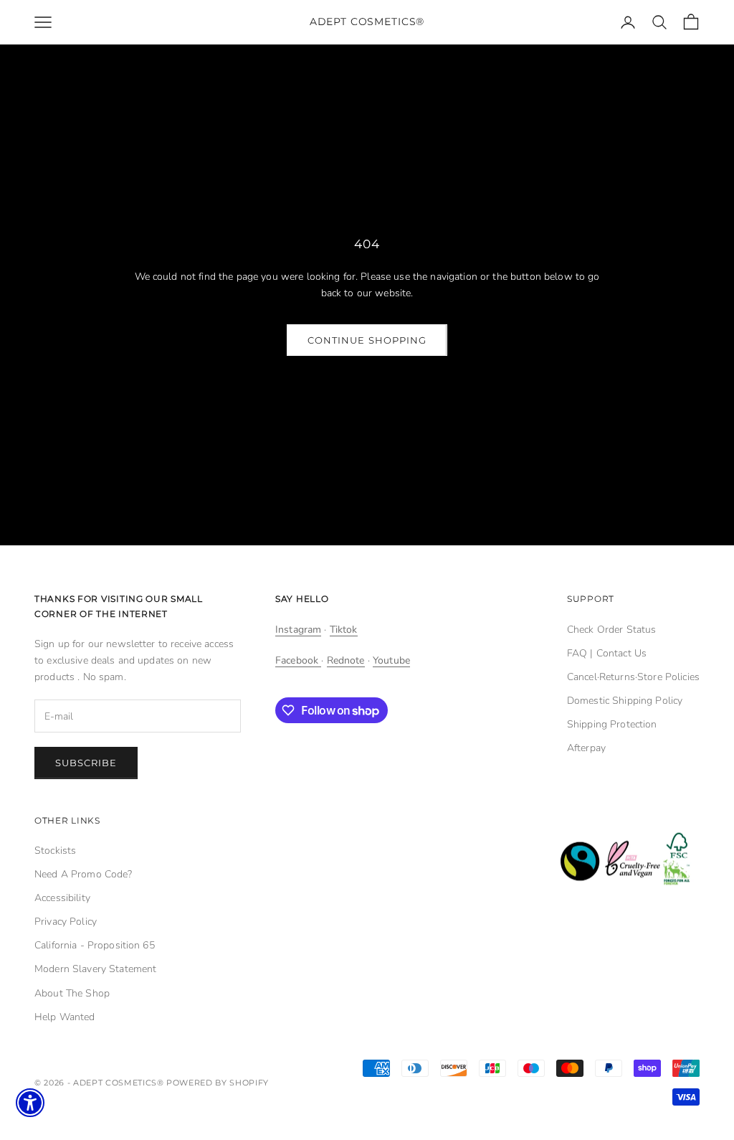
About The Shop (72, 993)
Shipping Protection (612, 724)
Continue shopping (367, 340)
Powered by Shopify (217, 1083)
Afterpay (586, 748)
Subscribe (86, 762)
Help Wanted (64, 1017)
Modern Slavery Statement (95, 969)
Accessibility (62, 898)
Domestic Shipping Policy (624, 700)
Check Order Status (612, 629)
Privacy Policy (65, 921)
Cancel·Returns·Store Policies (633, 677)
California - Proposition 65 (94, 945)
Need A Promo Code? (83, 874)
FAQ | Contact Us (607, 653)
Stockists (55, 850)
